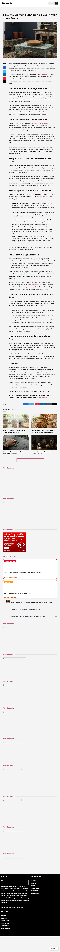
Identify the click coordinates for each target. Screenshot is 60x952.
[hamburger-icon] (44, 3)
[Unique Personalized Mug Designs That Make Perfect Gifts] (16, 421)
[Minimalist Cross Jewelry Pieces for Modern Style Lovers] (16, 442)
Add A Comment (30, 460)
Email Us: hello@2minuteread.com (12, 907)
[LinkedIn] (4, 74)
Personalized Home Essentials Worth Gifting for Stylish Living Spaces (43, 431)
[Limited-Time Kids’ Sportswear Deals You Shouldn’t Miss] (8, 608)
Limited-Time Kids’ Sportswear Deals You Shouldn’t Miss (26, 609)
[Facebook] (4, 67)
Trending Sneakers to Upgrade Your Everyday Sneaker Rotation (22, 572)
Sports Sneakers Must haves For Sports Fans (17, 593)
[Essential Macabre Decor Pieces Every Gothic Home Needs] (44, 442)
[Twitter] (4, 71)
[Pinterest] (4, 78)
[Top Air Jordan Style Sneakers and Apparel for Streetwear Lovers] (8, 616)
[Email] (4, 81)
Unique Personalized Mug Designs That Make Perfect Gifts (14, 431)
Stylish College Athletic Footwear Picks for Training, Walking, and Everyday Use (32, 602)
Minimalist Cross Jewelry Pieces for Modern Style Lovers (15, 453)
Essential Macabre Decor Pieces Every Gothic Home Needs (44, 453)
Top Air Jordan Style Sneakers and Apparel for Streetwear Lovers (28, 616)
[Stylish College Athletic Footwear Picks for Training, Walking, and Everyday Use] (8, 601)
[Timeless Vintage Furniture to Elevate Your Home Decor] (30, 40)
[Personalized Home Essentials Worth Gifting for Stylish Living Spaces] (44, 421)
